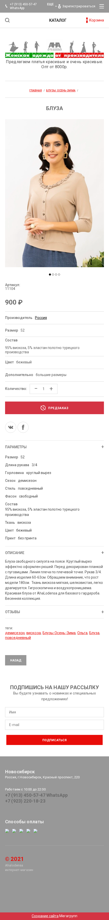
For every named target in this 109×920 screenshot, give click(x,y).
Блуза (94, 633)
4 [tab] (59, 274)
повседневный (18, 637)
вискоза (33, 633)
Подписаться (54, 740)
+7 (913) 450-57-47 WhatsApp (36, 795)
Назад (15, 660)
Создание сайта (45, 916)
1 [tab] (50, 274)
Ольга (82, 633)
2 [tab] (53, 274)
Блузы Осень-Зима (59, 633)
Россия (41, 318)
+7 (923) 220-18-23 (25, 801)
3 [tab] (56, 274)
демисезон (15, 633)
